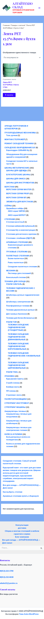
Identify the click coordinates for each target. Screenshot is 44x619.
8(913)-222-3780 (6, 571)
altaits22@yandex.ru (8, 583)
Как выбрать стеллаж (12, 492)
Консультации (22, 525)
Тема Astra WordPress (29, 614)
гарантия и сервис (22, 534)
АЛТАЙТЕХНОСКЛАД (23, 5)
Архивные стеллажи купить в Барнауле (21, 496)
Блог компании (22, 537)
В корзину (9, 95)
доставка (22, 528)
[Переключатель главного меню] (39, 8)
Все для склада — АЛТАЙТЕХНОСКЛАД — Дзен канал (21, 541)
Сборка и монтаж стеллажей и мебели (22, 531)
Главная (6, 25)
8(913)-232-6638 (6, 577)
